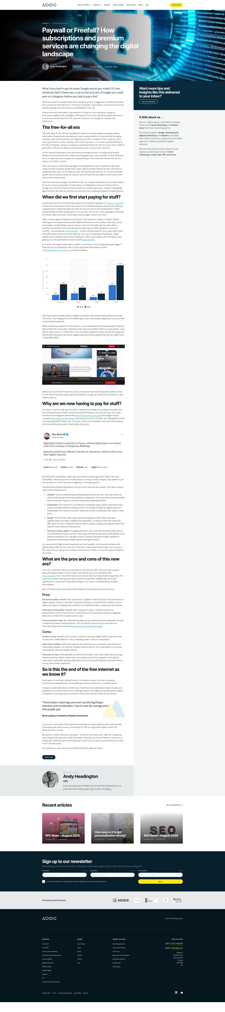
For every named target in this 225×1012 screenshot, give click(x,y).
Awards (79, 955)
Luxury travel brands (118, 948)
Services (45, 939)
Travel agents (116, 966)
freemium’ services (115, 203)
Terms (54, 993)
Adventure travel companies (120, 955)
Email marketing (47, 959)
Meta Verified (88, 239)
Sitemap (85, 993)
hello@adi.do (177, 947)
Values (79, 951)
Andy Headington (80, 776)
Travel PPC (45, 948)
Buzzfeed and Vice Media (63, 418)
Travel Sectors (119, 939)
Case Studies (81, 944)
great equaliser (49, 575)
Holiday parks (116, 963)
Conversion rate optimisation (51, 982)
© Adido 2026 (46, 993)
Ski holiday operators (118, 959)
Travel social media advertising (51, 955)
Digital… (108, 789)
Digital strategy (46, 970)
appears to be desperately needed (87, 626)
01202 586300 (176, 943)
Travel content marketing (49, 951)
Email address (142, 871)
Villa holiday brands (118, 944)
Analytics (77, 66)
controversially (71, 231)
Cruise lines (115, 951)
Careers (79, 959)
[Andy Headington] (50, 779)
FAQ (78, 963)
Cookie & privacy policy (65, 993)
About (79, 948)
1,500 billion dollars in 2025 (54, 250)
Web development (47, 963)
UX (43, 978)
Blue (104, 231)
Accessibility (77, 993)
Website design (46, 966)
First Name (45, 871)
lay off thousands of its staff (88, 415)
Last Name (93, 871)
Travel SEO (45, 944)
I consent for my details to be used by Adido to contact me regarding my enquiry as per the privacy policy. (76, 881)
